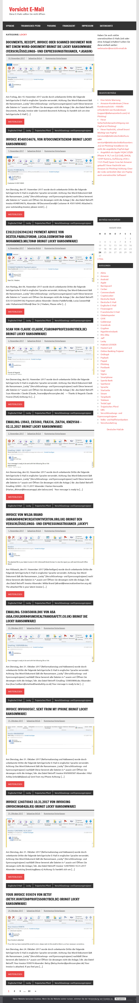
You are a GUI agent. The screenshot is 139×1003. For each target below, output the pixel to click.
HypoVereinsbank (109, 331)
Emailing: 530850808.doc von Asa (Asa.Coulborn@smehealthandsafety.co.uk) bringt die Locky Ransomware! (47, 616)
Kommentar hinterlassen (56, 58)
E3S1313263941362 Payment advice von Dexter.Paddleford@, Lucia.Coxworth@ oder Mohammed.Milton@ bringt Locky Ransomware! (42, 236)
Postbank (105, 367)
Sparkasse (105, 383)
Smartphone (107, 377)
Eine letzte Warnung (110, 100)
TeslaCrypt (106, 403)
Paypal (104, 360)
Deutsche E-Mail (108, 302)
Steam (104, 393)
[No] (135, 999)
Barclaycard (106, 285)
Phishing (51, 25)
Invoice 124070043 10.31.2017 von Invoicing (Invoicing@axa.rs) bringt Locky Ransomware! (41, 804)
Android (104, 279)
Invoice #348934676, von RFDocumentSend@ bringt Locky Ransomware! (49, 141)
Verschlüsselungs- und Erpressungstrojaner (73, 130)
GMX (103, 318)
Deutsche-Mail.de (115, 429)
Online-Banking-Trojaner (112, 351)
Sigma (104, 373)
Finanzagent (69, 25)
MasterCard (106, 347)
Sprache (10, 25)
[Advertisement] (115, 70)
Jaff (102, 338)
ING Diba (105, 334)
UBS (103, 409)
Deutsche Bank (108, 298)
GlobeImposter (108, 315)
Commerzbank (108, 292)
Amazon (105, 276)
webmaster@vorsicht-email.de (112, 48)
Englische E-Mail (15, 130)
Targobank (106, 396)
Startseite (105, 390)
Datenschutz (106, 25)
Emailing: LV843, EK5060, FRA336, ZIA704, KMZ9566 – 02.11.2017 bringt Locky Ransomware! (43, 424)
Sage (103, 370)
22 (29, 991)
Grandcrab (105, 325)
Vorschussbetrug (109, 422)
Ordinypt (105, 354)
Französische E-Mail (110, 311)
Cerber (104, 289)
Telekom (105, 400)
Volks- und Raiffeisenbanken (114, 419)
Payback (104, 357)
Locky (28, 130)
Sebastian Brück (35, 58)
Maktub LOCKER (108, 344)
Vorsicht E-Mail (26, 9)
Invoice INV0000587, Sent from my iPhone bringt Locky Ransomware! (47, 711)
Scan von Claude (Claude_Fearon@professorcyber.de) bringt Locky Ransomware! (46, 331)
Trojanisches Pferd (30, 25)
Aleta (103, 272)
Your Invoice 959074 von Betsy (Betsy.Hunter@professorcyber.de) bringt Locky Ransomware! (42, 899)
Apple (103, 282)
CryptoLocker (107, 295)
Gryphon (105, 328)
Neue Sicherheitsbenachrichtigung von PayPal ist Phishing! (113, 122)
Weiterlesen (15, 121)
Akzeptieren (120, 999)
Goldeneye (106, 321)
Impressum (87, 25)
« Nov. (100, 258)
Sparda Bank (107, 380)
